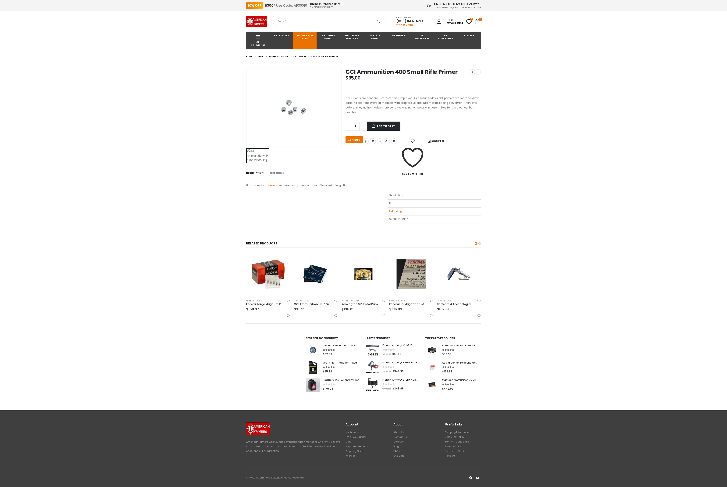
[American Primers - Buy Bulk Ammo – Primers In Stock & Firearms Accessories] (256, 21)
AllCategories (257, 43)
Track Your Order (356, 437)
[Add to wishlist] (288, 301)
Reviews (450, 456)
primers (272, 185)
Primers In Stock (454, 451)
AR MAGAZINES (445, 37)
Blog (396, 446)
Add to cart (386, 126)
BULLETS (469, 35)
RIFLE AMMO (281, 35)
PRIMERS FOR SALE (305, 37)
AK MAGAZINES (422, 37)
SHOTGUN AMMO (328, 37)
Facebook (366, 141)
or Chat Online (404, 24)
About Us (398, 432)
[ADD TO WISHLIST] (412, 141)
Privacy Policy (453, 446)
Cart (348, 441)
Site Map (398, 456)
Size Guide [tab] (277, 173)
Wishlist (350, 456)
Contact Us (400, 437)
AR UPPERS (398, 35)
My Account (353, 432)
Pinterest (470, 478)
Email (394, 141)
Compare (354, 140)
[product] (268, 274)
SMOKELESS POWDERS (351, 37)
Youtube (478, 478)
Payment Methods (357, 446)
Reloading (395, 211)
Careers (398, 441)
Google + (387, 141)
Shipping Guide (355, 451)
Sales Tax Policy (454, 437)
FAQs (396, 451)
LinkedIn (380, 141)
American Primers (257, 442)
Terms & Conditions (457, 441)
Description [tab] (255, 173)
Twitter (373, 141)
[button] (476, 243)
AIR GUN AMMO (375, 37)
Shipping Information (457, 432)
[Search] (379, 21)
